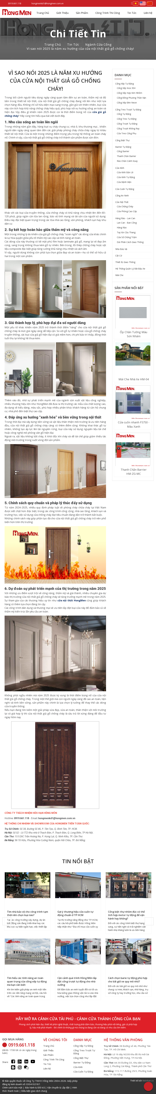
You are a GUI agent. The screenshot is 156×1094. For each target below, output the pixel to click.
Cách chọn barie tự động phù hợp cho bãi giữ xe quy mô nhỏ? (127, 979)
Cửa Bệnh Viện (124, 182)
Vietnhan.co (148, 1080)
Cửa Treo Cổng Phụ (126, 133)
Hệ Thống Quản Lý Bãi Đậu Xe (130, 268)
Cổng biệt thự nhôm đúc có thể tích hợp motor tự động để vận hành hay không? (126, 915)
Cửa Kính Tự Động (126, 177)
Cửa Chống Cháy (125, 206)
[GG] (19, 1061)
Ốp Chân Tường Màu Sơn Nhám (133, 334)
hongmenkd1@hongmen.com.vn (48, 3)
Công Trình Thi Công (107, 13)
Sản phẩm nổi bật (129, 288)
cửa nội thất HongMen (71, 600)
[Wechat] (26, 1067)
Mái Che (119, 275)
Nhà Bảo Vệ (121, 249)
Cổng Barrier (123, 151)
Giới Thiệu (62, 13)
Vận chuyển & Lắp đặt (58, 1087)
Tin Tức (131, 13)
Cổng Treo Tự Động (126, 118)
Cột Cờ (118, 255)
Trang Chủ (42, 13)
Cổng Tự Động (124, 114)
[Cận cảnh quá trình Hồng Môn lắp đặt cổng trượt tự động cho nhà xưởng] (78, 952)
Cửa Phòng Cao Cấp (127, 211)
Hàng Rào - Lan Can (125, 218)
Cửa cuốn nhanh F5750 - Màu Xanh (133, 424)
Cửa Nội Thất (121, 202)
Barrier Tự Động (123, 146)
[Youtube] (32, 1061)
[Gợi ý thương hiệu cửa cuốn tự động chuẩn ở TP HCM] (78, 885)
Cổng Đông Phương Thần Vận (131, 97)
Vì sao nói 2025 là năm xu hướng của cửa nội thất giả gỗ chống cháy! (80, 49)
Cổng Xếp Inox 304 (126, 88)
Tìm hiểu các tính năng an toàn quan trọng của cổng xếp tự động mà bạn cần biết (27, 981)
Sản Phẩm (82, 13)
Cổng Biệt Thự (122, 140)
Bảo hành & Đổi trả (35, 1087)
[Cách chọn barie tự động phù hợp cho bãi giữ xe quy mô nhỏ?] (128, 952)
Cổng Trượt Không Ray (128, 128)
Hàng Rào (122, 227)
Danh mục (123, 75)
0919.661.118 (14, 3)
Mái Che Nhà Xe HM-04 (134, 379)
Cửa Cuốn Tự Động (124, 189)
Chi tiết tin (78, 33)
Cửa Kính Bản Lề (125, 172)
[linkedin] (26, 1061)
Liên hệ (148, 13)
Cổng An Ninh (122, 195)
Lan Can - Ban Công (127, 222)
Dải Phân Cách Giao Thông (130, 242)
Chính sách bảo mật (12, 1087)
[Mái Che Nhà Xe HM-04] (132, 354)
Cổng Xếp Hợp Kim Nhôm (129, 92)
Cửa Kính (119, 167)
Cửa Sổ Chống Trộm (127, 237)
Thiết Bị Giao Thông (125, 262)
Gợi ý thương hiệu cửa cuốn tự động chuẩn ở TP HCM (75, 913)
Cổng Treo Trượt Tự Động (128, 109)
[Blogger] (13, 1067)
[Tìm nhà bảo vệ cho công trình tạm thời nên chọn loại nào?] (27, 885)
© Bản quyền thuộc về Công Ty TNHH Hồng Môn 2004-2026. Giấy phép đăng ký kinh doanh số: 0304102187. (40, 1085)
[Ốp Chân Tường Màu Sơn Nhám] (132, 313)
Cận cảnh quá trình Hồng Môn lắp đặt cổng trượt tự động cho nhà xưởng (77, 981)
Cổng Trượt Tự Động (127, 123)
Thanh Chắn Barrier (126, 156)
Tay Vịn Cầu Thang (126, 232)
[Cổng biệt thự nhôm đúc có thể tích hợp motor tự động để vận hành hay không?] (128, 885)
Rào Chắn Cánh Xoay (127, 161)
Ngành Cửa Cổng (98, 44)
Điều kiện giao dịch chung (34, 1090)
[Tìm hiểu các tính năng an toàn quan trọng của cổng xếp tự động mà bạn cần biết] (27, 952)
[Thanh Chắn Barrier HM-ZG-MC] (132, 450)
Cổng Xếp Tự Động (124, 83)
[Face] (13, 1061)
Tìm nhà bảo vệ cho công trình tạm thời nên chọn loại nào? (27, 913)
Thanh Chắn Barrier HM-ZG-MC (134, 472)
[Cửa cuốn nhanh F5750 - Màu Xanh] (132, 403)
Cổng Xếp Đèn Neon (127, 102)
